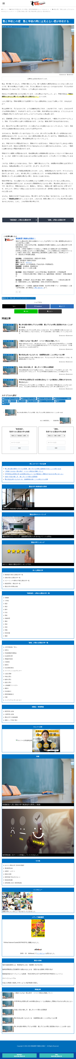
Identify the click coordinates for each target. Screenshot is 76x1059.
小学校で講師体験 (32, 401)
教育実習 (6, 401)
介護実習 (13, 401)
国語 (6, 603)
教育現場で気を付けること (12, 877)
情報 (6, 630)
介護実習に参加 (9, 714)
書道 (6, 621)
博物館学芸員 (9, 659)
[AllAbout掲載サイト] (38, 949)
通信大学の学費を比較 (11, 586)
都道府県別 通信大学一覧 (12, 583)
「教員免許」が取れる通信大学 (20, 220)
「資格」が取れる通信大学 (56, 220)
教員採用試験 (9, 880)
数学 (6, 609)
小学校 (7, 600)
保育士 (7, 650)
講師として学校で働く (11, 720)
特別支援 (7, 633)
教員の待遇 (6, 403)
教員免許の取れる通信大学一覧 (14, 574)
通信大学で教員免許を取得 (45, 398)
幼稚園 (7, 597)
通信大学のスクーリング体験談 (63, 398)
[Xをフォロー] (17, 292)
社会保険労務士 (9, 667)
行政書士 (7, 662)
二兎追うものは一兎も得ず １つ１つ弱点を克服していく (24, 471)
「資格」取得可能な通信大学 (56, 1055)
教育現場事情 (22, 401)
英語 (6, 606)
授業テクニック (61, 401)
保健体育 (7, 618)
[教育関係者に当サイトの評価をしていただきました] (38, 832)
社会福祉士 (8, 691)
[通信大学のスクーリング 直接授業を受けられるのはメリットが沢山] (18, 527)
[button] (50, 311)
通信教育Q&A (9, 868)
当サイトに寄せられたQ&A (47, 401)
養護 (6, 636)
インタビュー (41, 953)
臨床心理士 (8, 679)
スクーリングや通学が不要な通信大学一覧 (17, 580)
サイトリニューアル (9, 978)
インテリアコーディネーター (13, 700)
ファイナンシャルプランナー (13, 670)
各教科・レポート (10, 871)
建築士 (7, 688)
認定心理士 (8, 682)
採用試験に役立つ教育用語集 (13, 883)
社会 (6, 612)
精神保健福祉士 (9, 694)
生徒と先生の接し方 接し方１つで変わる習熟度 (21, 476)
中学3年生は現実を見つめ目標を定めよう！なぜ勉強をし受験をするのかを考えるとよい (34, 474)
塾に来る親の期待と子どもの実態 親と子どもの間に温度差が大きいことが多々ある (33, 469)
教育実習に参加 (9, 711)
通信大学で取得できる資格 (28, 398)
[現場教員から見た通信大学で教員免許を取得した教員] (38, 782)
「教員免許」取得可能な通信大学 (19, 1055)
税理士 (7, 665)
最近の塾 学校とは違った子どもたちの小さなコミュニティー (19, 298)
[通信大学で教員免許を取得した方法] (18, 499)
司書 (6, 697)
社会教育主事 (9, 656)
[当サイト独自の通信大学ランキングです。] (18, 555)
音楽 (6, 627)
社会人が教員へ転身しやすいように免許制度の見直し (20, 983)
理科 (6, 615)
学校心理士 (8, 676)
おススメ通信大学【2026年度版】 (15, 865)
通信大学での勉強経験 (11, 717)
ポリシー (29, 262)
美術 (6, 624)
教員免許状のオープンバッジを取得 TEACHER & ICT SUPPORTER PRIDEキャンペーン (32, 974)
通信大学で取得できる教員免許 (11, 398)
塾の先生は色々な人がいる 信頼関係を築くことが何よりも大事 (26, 479)
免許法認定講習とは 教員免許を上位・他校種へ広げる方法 (22, 965)
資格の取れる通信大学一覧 (12, 577)
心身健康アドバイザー (11, 685)
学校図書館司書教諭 (10, 653)
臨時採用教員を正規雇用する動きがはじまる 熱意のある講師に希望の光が (27, 969)
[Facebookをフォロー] (20, 292)
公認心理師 (8, 673)
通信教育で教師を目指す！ (26, 238)
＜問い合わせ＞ (38, 287)
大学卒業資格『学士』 (11, 647)
